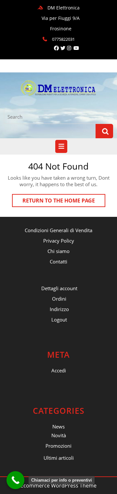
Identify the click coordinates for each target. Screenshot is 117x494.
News (58, 426)
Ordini (59, 298)
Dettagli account (59, 288)
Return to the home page (63, 202)
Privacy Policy (58, 240)
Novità (58, 435)
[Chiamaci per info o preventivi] (15, 480)
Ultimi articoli (59, 458)
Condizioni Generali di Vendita (58, 230)
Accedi (58, 370)
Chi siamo (58, 251)
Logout (59, 319)
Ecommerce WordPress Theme (58, 485)
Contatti (58, 261)
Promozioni (59, 445)
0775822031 (63, 39)
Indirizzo (59, 309)
